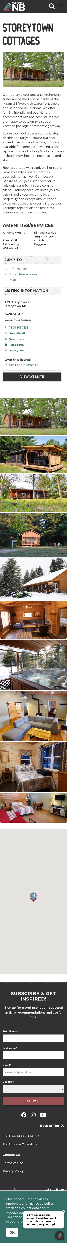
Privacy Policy (13, 1171)
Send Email (17, 333)
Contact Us (11, 1155)
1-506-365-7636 (18, 327)
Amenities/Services (23, 274)
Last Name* (10, 1048)
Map (12, 279)
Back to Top (49, 1126)
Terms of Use (13, 1163)
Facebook (16, 344)
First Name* (10, 1031)
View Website (32, 376)
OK (12, 1232)
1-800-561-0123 (28, 1136)
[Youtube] (43, 1115)
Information (18, 269)
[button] (33, 897)
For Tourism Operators (20, 1144)
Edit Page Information (23, 365)
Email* (7, 1065)
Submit (33, 1101)
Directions (16, 339)
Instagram (16, 350)
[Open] (61, 7)
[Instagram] (34, 1115)
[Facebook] (24, 1115)
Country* (8, 1081)
